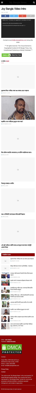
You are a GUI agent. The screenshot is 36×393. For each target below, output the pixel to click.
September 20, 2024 (6, 123)
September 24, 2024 (16, 282)
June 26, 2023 (5, 216)
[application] (18, 28)
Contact (3, 372)
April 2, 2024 (5, 185)
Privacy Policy (5, 369)
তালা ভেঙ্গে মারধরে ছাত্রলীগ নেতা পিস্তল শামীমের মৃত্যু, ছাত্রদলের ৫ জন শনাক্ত (21, 325)
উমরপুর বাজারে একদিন (7, 183)
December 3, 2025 (15, 268)
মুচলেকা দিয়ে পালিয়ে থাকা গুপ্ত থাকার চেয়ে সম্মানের (15, 91)
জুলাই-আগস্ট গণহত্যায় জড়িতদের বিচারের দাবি (21, 280)
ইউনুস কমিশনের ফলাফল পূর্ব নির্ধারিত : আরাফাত (21, 266)
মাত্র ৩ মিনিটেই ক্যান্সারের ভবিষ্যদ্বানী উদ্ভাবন (13, 214)
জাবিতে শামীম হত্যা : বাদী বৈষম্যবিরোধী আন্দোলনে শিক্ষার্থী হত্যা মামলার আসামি (22, 296)
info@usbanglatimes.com (19, 40)
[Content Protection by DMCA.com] (11, 55)
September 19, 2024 (16, 328)
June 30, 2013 (5, 249)
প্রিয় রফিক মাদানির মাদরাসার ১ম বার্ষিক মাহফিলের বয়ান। (16, 152)
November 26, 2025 (15, 277)
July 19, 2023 (4, 12)
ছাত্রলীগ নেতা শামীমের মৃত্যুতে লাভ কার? (12, 122)
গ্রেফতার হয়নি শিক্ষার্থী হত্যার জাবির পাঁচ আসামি (21, 302)
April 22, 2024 (5, 154)
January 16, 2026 (6, 93)
